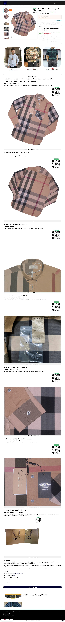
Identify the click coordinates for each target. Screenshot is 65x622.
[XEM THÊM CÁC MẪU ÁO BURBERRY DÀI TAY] (32, 57)
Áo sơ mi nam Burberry (23, 3)
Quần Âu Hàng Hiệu (51, 3)
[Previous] (11, 23)
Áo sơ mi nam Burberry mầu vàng (21, 5)
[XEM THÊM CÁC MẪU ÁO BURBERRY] (13, 57)
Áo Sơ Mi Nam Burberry (11, 5)
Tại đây (17, 577)
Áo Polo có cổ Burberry (33, 3)
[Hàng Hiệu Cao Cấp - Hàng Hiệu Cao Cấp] (7, 3)
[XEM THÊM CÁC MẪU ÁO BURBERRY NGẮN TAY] (52, 57)
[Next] (35, 23)
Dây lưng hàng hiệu (26, 299)
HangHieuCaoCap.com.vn (19, 573)
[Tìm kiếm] (61, 3)
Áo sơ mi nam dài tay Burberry (41, 562)
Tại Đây (17, 579)
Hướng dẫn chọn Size (58, 20)
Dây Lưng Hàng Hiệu (42, 3)
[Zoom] (11, 37)
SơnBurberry (13, 575)
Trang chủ (15, 3)
